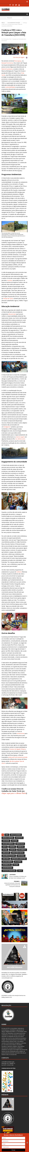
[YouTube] (19, 5)
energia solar (20, 843)
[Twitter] (16, 5)
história (5, 849)
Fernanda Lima (22, 39)
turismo (10, 280)
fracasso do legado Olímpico (17, 749)
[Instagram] (13, 5)
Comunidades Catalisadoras (17, 1028)
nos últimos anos (20, 439)
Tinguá (20, 870)
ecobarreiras (20, 733)
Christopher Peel (7, 39)
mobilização (6, 852)
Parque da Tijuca (8, 298)
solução (15, 864)
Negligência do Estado (9, 855)
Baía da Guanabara (16, 834)
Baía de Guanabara (7, 69)
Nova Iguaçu (17, 61)
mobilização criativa (17, 852)
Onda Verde (6, 858)
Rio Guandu (18, 861)
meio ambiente (22, 849)
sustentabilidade (10, 87)
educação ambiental (8, 843)
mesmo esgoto (20, 437)
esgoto (5, 846)
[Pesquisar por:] (14, 18)
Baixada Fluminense (7, 63)
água (6, 834)
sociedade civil (7, 864)
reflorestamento (7, 861)
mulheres (19, 572)
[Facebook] (10, 5)
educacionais (12, 314)
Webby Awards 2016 (7, 997)
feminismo (12, 846)
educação (14, 840)
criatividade (6, 840)
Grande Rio (21, 846)
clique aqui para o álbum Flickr (14, 793)
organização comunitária (19, 858)
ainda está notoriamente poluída (17, 757)
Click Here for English (18, 57)
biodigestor (7, 427)
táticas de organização (9, 870)
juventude (12, 849)
